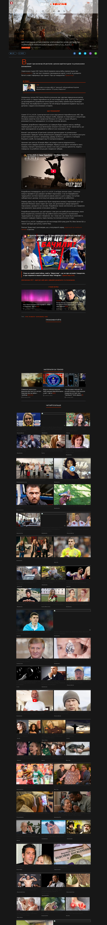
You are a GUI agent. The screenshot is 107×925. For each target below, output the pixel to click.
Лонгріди (26, 47)
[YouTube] (58, 11)
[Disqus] (53, 344)
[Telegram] (53, 11)
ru (92, 3)
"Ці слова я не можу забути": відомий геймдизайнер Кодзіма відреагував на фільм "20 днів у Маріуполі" (57, 88)
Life (22, 39)
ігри (26, 316)
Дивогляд (69, 75)
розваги (32, 316)
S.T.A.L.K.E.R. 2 (26, 73)
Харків (31, 395)
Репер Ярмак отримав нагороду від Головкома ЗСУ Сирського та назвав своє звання (69, 304)
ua (88, 3)
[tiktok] (48, 11)
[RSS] (64, 11)
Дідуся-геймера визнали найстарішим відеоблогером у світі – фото (53, 391)
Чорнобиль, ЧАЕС (42, 316)
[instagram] (42, 11)
